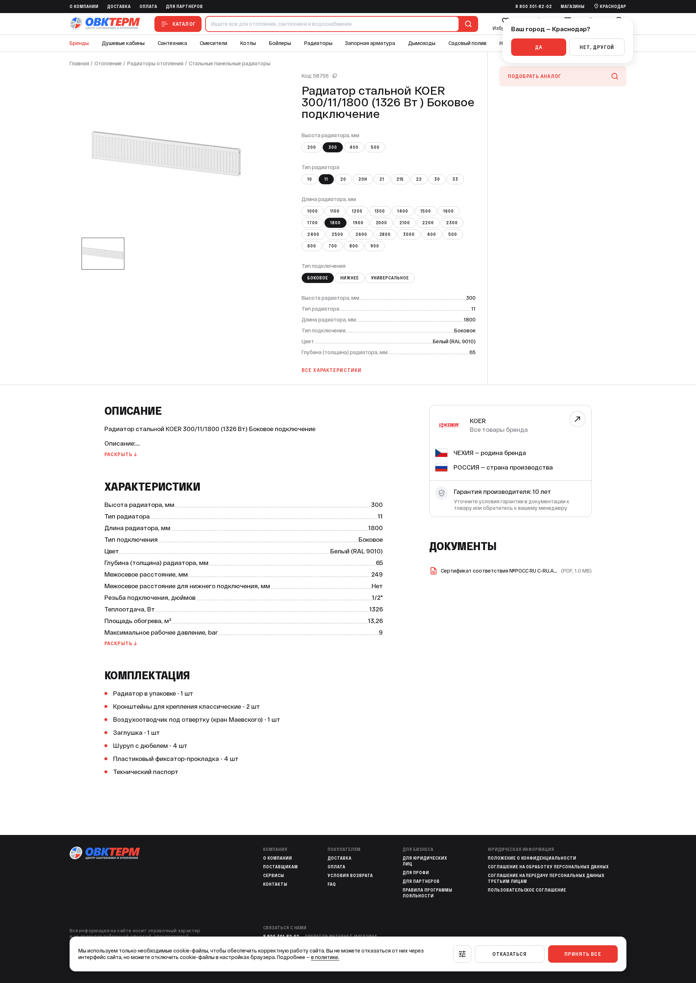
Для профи (416, 872)
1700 (312, 222)
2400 (313, 234)
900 (374, 246)
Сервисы (273, 875)
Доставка (119, 6)
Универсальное (390, 277)
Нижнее (349, 277)
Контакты (275, 884)
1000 (312, 211)
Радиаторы (318, 43)
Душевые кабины (123, 43)
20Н (363, 179)
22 (419, 179)
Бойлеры (280, 43)
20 (343, 179)
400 (354, 147)
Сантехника (172, 43)
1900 (358, 222)
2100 (404, 222)
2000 (382, 222)
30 (437, 179)
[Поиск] (467, 24)
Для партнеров (184, 6)
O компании (84, 6)
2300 (452, 222)
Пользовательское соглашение (527, 890)
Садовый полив (467, 43)
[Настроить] (462, 954)
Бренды (79, 43)
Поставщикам (280, 866)
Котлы (248, 43)
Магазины (573, 6)
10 (309, 179)
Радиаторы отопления (155, 63)
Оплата (148, 6)
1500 (425, 211)
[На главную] (105, 24)
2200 (428, 222)
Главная (79, 63)
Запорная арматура (370, 43)
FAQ (332, 884)
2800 (385, 234)
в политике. (325, 957)
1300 (380, 211)
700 (332, 246)
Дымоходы (421, 43)
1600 (448, 211)
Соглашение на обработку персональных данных (548, 866)
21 (382, 179)
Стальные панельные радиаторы (229, 63)
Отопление (108, 63)
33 (455, 179)
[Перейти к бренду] (577, 419)
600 (311, 246)
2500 (337, 234)
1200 (357, 211)
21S (400, 179)
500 (375, 147)
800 (353, 246)
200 (311, 147)
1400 (402, 211)
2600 (361, 234)
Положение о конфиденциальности (532, 858)
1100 (335, 211)
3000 (409, 234)
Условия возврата (350, 875)
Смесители (213, 43)
